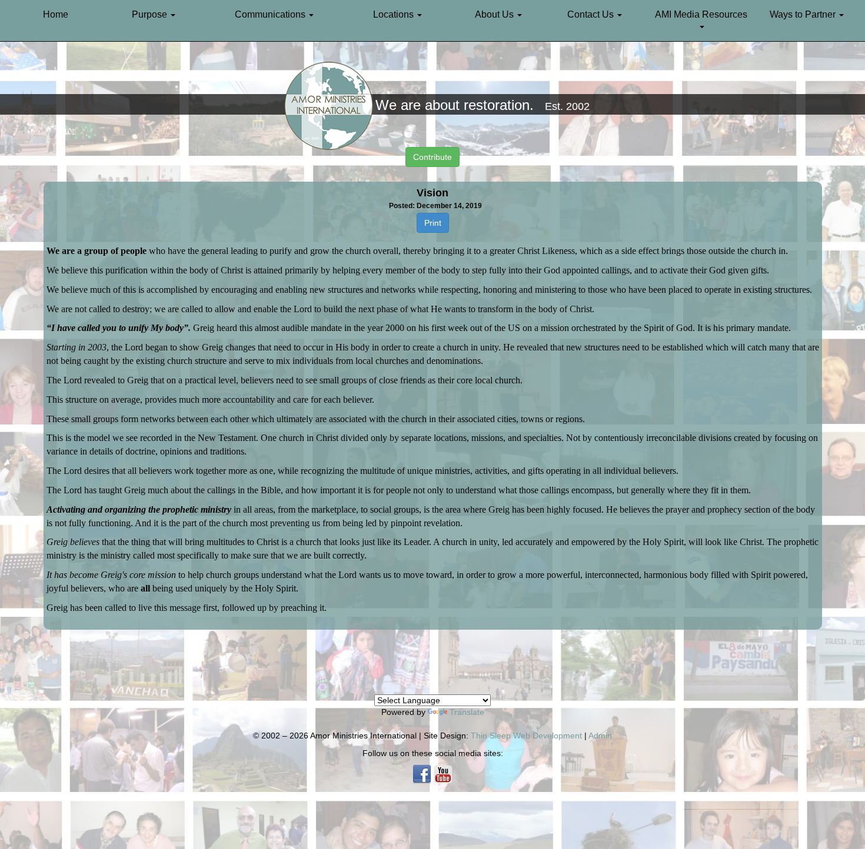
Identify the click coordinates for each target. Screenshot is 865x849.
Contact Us (591, 14)
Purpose (150, 14)
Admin (600, 735)
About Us (495, 14)
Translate (467, 712)
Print (432, 223)
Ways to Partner (804, 14)
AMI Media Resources (701, 14)
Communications (271, 14)
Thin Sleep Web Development (526, 735)
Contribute (432, 157)
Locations (394, 14)
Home (55, 14)
